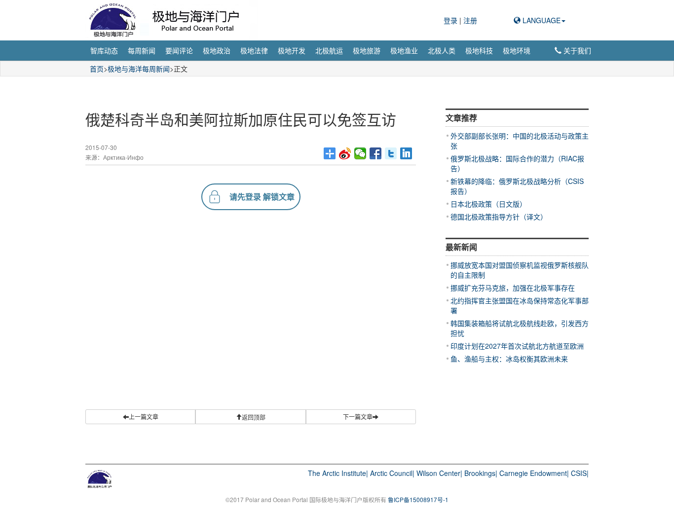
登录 (451, 20)
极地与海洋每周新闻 (139, 68)
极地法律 (254, 50)
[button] (250, 416)
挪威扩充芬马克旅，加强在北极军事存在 (512, 287)
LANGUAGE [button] (541, 20)
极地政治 (216, 50)
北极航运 (329, 50)
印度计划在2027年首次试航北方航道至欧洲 (517, 346)
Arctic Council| (392, 473)
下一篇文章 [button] (358, 416)
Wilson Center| (439, 473)
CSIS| (580, 473)
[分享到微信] (360, 153)
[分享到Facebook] (376, 153)
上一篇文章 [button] (143, 416)
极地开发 (291, 50)
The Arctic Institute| (338, 473)
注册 (470, 20)
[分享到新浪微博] (345, 153)
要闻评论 (179, 50)
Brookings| (480, 473)
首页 (97, 68)
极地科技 (479, 50)
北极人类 (441, 50)
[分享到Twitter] (391, 153)
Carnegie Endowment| (534, 473)
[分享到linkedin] (406, 153)
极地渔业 (404, 50)
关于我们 (576, 50)
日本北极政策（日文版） (488, 204)
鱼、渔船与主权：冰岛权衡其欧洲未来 (509, 359)
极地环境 (516, 50)
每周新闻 (141, 50)
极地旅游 (366, 50)
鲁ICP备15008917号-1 (418, 499)
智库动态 (104, 50)
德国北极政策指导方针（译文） (498, 216)
